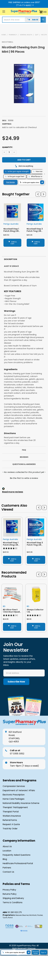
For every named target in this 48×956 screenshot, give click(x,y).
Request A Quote (11, 824)
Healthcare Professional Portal (18, 863)
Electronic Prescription (14, 794)
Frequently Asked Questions (16, 855)
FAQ (24, 450)
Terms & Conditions (12, 902)
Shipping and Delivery (13, 898)
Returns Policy (10, 894)
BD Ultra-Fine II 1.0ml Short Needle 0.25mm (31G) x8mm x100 (12, 613)
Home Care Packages (13, 799)
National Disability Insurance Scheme (21, 803)
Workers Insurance (12, 815)
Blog (5, 859)
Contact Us (8, 871)
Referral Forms (10, 820)
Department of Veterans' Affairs (19, 790)
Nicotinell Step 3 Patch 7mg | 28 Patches (35, 231)
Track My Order (10, 828)
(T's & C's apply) (23, 5)
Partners (7, 867)
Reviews (24, 457)
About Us (7, 846)
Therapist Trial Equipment (15, 807)
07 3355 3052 (17, 752)
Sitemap (32, 948)
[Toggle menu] (3, 11)
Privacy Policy (9, 889)
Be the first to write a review (24, 478)
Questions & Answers (24, 464)
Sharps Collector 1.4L (35, 610)
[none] (24, 83)
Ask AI (35, 19)
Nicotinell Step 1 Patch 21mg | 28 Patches (11, 231)
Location (7, 850)
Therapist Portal (11, 811)
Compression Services (14, 786)
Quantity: (7, 147)
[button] (38, 194)
